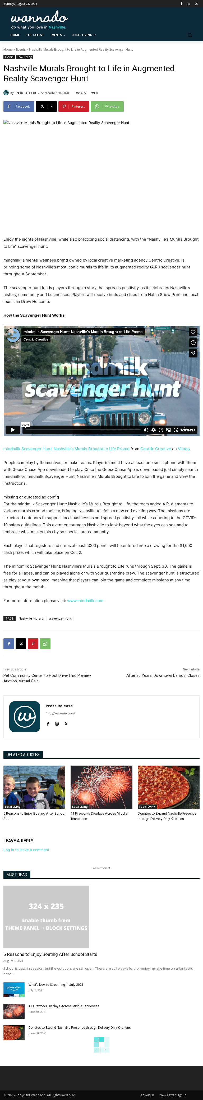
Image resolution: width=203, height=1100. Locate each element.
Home (8, 49)
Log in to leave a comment (26, 849)
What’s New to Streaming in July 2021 (56, 985)
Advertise (147, 1095)
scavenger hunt (59, 618)
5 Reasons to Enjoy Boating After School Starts (50, 954)
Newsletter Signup (173, 1095)
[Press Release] (6, 92)
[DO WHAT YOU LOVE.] (39, 19)
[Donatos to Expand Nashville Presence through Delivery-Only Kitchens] (169, 787)
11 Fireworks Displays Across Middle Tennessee (64, 1006)
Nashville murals (31, 618)
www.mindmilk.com (85, 600)
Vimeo (184, 448)
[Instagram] (189, 4)
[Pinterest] (33, 643)
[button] (189, 35)
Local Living (25, 57)
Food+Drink (147, 807)
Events (21, 49)
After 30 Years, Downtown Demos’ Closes (163, 675)
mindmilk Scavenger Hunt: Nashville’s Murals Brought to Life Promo (66, 448)
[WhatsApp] (45, 643)
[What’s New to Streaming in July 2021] (14, 989)
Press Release (25, 93)
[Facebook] (182, 4)
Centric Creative (155, 448)
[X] (21, 643)
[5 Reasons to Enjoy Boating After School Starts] (34, 787)
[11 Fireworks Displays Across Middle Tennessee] (101, 787)
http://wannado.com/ (60, 713)
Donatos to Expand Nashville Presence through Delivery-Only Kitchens (80, 1028)
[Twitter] (196, 4)
